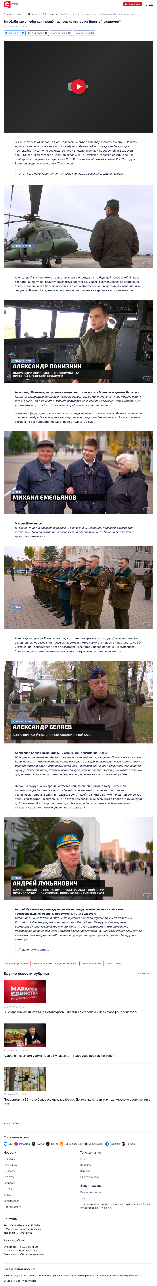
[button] (78, 87)
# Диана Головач (113, 963)
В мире (8, 1189)
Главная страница (13, 14)
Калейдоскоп (11, 1200)
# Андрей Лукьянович (16, 963)
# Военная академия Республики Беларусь (54, 963)
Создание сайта (12, 1280)
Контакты (85, 1165)
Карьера (85, 1171)
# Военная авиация (91, 963)
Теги (82, 1198)
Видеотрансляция (90, 1192)
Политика (9, 1159)
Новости (32, 14)
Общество (48, 14)
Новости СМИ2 (13, 1123)
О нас (83, 1159)
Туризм (8, 1194)
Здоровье (9, 1183)
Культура (9, 1177)
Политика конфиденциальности (20, 1268)
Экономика (10, 1165)
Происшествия (12, 1206)
